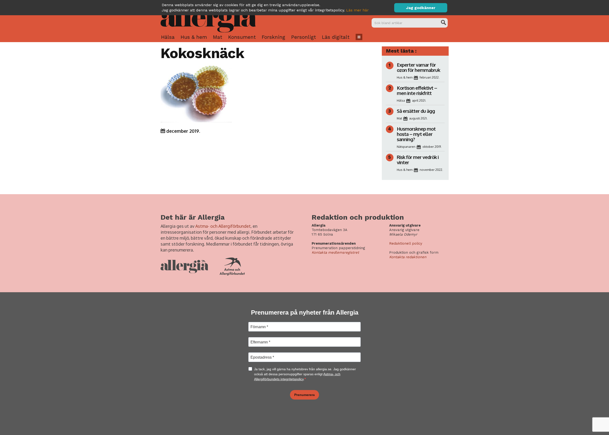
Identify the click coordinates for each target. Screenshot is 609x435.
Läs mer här (357, 10)
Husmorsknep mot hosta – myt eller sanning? (416, 134)
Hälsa (168, 37)
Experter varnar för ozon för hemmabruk (418, 67)
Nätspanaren (406, 146)
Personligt (303, 37)
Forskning (273, 37)
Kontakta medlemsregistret (335, 252)
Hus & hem (194, 37)
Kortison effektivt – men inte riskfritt (417, 90)
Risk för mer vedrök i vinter (418, 159)
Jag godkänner (420, 7)
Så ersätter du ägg (416, 111)
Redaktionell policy (405, 243)
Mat (217, 37)
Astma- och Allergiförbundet (223, 226)
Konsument (242, 37)
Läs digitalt (335, 37)
